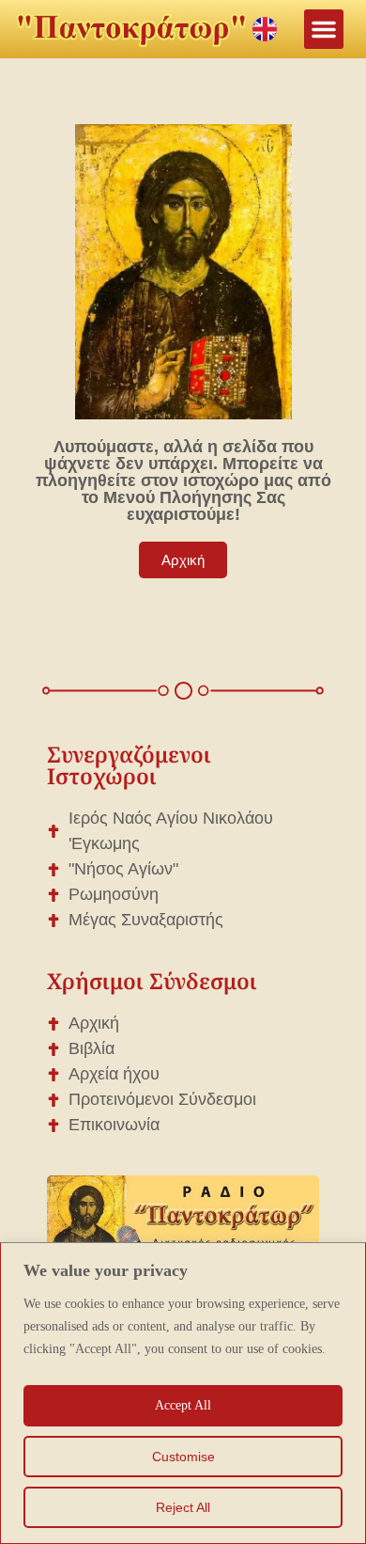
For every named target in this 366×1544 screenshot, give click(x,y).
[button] (323, 29)
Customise (183, 1456)
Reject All (183, 1507)
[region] (183, 1393)
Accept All (183, 1405)
